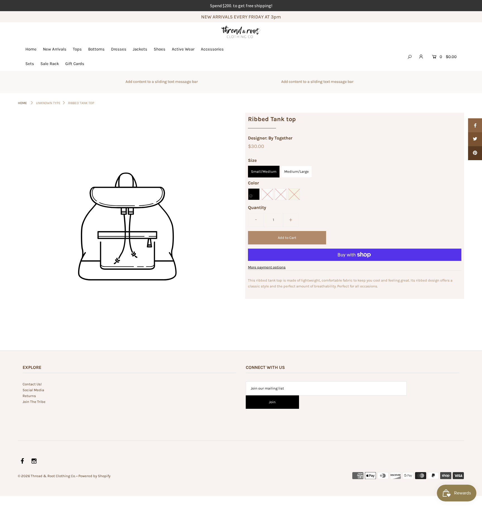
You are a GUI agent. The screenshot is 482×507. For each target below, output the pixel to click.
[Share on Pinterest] (475, 153)
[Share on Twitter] (475, 139)
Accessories (212, 49)
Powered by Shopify (94, 476)
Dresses (118, 49)
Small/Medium (263, 171)
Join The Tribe (34, 402)
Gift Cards (74, 63)
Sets (29, 63)
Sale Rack (49, 63)
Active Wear (183, 49)
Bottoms (96, 49)
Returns (29, 396)
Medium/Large (296, 171)
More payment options (267, 267)
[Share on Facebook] (475, 125)
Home (31, 49)
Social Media (33, 390)
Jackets (140, 49)
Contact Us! (32, 384)
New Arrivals (54, 49)
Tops (77, 49)
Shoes (159, 49)
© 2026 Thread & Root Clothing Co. (47, 476)
